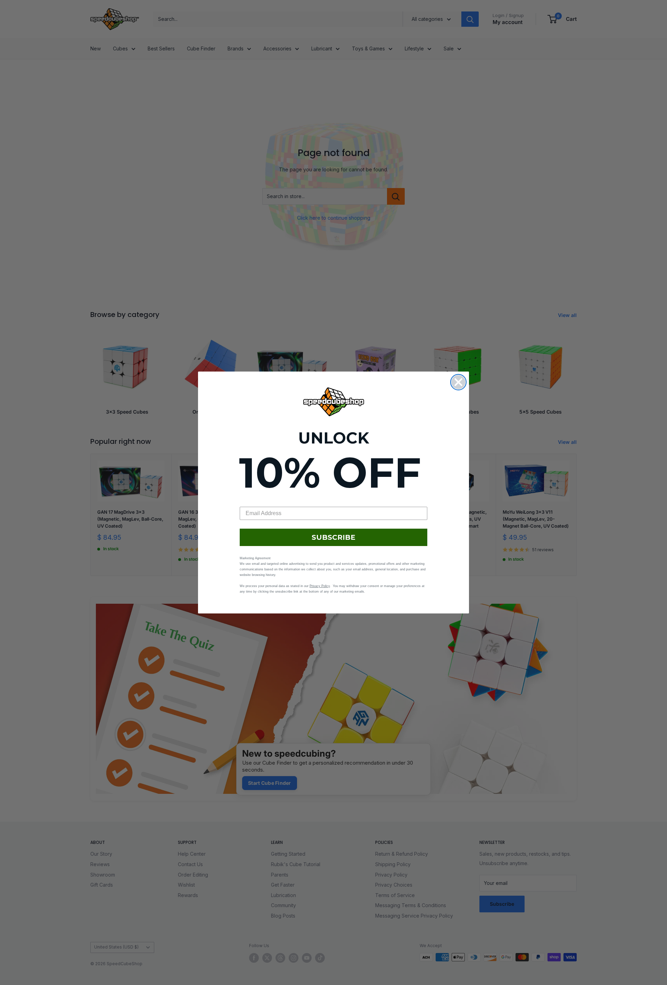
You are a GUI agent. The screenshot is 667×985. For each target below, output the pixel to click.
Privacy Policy (320, 586)
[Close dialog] (458, 382)
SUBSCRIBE (333, 537)
